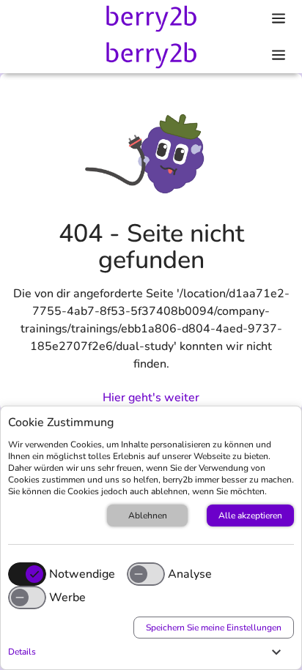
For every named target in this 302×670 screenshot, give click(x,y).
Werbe (67, 597)
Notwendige (82, 574)
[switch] (146, 574)
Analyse (190, 574)
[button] (147, 651)
